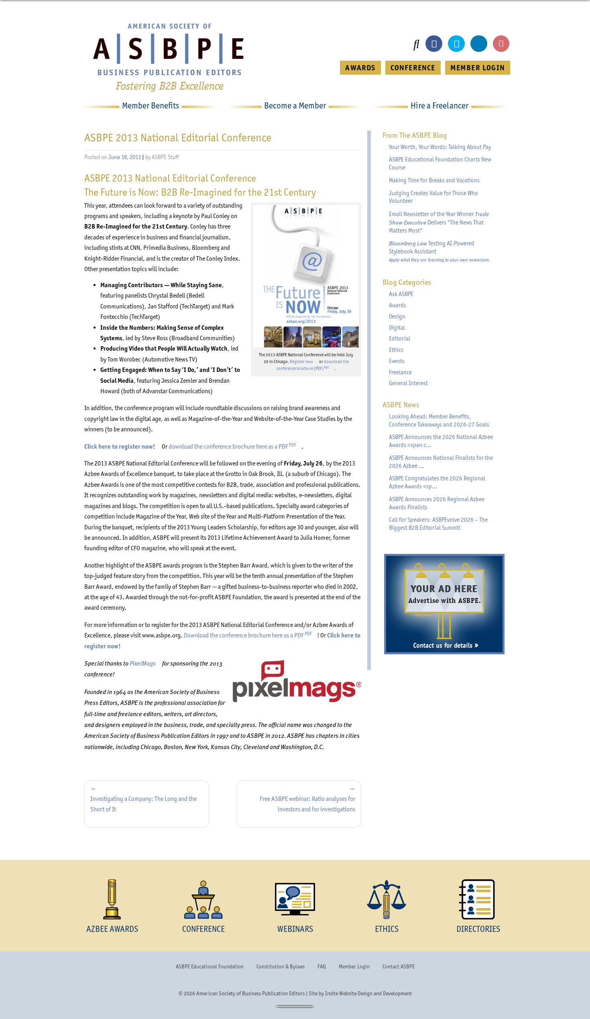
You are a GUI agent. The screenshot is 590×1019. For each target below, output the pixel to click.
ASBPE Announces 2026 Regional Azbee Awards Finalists (436, 503)
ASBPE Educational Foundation (210, 966)
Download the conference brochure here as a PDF (250, 635)
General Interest (408, 383)
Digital (397, 327)
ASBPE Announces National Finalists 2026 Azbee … (441, 462)
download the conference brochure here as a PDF (235, 446)
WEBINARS (295, 929)
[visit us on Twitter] (456, 43)
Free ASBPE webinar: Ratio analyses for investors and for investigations (307, 804)
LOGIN (477, 67)
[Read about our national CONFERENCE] (203, 899)
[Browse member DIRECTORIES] (478, 899)
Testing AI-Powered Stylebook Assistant (439, 251)
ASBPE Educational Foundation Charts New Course (440, 163)
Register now (304, 361)
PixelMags (145, 663)
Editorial (399, 338)
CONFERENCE (413, 67)
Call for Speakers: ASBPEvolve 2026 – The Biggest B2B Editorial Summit (438, 523)
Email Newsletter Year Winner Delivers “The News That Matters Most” (439, 222)
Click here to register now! (122, 446)
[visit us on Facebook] (433, 43)
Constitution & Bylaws (280, 966)
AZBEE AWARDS (112, 929)
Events (397, 361)
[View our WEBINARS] (295, 899)
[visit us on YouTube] (501, 43)
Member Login (354, 966)
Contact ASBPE (398, 966)
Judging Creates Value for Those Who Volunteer (433, 197)
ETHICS (387, 929)
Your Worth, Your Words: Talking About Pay (440, 147)
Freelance (400, 372)
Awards (397, 305)
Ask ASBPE (401, 294)
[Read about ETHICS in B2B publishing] (386, 899)
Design (397, 316)
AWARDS (360, 67)
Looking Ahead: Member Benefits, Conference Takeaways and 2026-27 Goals (439, 420)
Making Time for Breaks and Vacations (434, 180)
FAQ (321, 966)
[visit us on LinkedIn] (478, 43)
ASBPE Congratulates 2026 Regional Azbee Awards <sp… (437, 482)
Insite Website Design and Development (368, 993)
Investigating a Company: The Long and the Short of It (143, 804)
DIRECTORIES (478, 929)
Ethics (396, 349)
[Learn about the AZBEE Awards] (112, 899)
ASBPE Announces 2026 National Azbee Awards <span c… (441, 441)
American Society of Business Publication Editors (250, 993)
